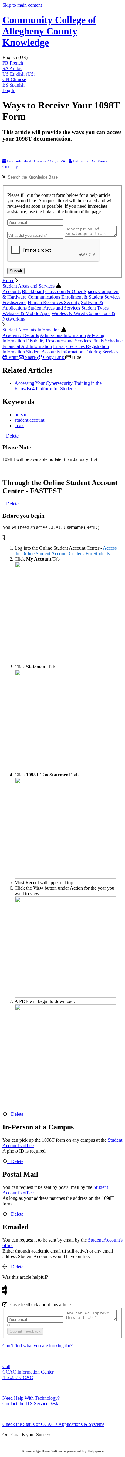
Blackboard (33, 291)
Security (72, 302)
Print (13, 357)
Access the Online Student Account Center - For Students (66, 550)
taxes (19, 425)
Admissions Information (63, 335)
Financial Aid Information (27, 346)
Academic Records (20, 335)
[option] (62, 63)
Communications (44, 297)
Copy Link (53, 357)
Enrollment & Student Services (90, 297)
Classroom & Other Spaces (71, 291)
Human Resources (46, 302)
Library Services (69, 346)
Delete (12, 435)
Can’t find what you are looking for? (37, 1345)
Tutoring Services (101, 351)
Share (30, 357)
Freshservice (14, 302)
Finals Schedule (107, 340)
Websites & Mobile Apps (26, 313)
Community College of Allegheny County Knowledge (49, 31)
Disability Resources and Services (58, 340)
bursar (20, 414)
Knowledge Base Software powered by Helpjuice (63, 1451)
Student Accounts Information (31, 329)
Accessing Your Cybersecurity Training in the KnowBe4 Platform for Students (58, 386)
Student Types (95, 307)
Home (8, 280)
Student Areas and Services (28, 286)
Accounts (11, 291)
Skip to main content (22, 5)
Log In (8, 90)
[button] (62, 57)
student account (29, 420)
